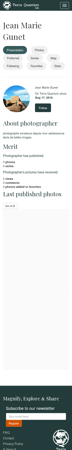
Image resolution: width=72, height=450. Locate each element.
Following (13, 66)
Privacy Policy (13, 443)
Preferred (13, 58)
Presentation (15, 50)
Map (53, 58)
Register (14, 423)
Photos (39, 50)
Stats (57, 66)
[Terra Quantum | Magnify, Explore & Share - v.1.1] (21, 5)
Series (35, 58)
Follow (43, 108)
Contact (8, 438)
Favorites (37, 66)
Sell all (9, 206)
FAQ (6, 432)
